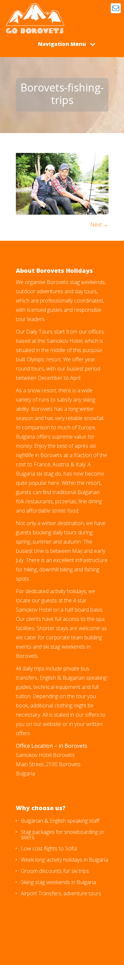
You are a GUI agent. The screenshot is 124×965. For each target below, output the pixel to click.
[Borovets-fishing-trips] (62, 212)
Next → (99, 224)
